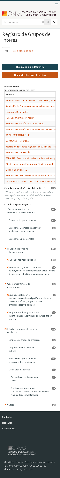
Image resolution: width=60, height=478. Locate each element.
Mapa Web (7, 422)
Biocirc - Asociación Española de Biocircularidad (29, 164)
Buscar (54, 22)
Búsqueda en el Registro (30, 67)
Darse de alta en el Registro (30, 75)
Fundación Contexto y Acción (20, 117)
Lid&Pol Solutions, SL (16, 169)
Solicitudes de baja (23, 50)
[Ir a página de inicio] (30, 14)
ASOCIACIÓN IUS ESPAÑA (18, 152)
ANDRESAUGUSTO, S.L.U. (18, 135)
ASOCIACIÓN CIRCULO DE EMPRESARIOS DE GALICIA (32, 175)
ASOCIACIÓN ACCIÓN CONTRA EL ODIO (25, 123)
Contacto (7, 416)
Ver (6, 50)
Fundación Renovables (17, 111)
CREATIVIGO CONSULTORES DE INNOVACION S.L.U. (31, 181)
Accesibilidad (8, 428)
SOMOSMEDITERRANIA (17, 140)
